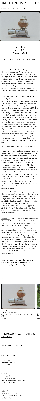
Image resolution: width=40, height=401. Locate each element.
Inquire (4, 318)
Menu (36, 3)
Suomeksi (20, 60)
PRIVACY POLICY (6, 399)
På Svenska (31, 60)
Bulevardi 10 (5, 376)
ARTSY (3, 392)
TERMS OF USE (5, 397)
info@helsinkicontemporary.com (13, 380)
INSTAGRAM (5, 393)
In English (8, 60)
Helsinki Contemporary (13, 3)
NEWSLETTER (5, 390)
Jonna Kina (5, 218)
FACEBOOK (13, 393)
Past (25, 9)
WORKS (4, 279)
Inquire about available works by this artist (18, 335)
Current (5, 9)
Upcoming (16, 9)
